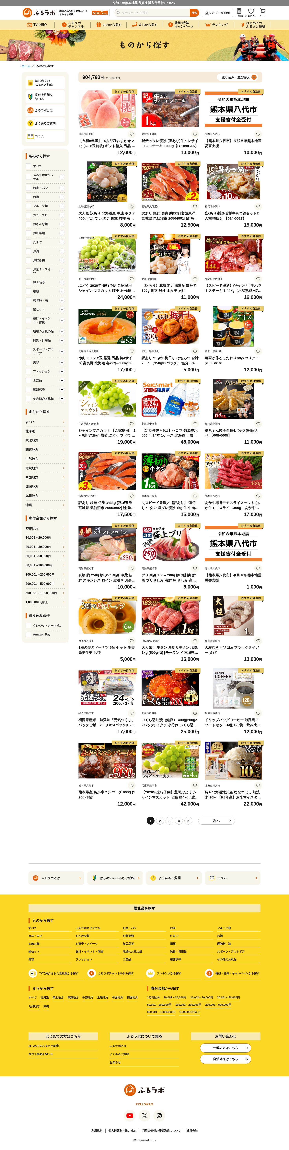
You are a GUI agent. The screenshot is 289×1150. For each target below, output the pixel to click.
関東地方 (32, 449)
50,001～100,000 (39, 565)
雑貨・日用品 (178, 951)
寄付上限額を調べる (41, 1054)
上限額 (239, 16)
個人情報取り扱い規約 (122, 1130)
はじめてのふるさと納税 (44, 1045)
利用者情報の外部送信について (161, 1130)
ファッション (84, 959)
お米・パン (130, 927)
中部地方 (32, 459)
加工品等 (128, 943)
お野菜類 (128, 935)
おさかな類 (82, 935)
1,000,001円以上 (189, 1012)
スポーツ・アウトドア (231, 951)
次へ (216, 821)
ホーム (26, 66)
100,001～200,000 (40, 574)
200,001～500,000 (40, 583)
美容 (31, 959)
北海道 (30, 431)
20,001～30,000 (38, 546)
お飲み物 (34, 943)
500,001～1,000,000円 (161, 1012)
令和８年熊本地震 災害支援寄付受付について (144, 3)
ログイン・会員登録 (219, 12)
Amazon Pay (41, 634)
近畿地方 (32, 468)
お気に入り (251, 16)
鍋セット (34, 951)
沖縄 (29, 505)
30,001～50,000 (38, 556)
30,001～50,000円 (228, 997)
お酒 (220, 935)
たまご (174, 935)
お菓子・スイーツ (87, 943)
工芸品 (127, 959)
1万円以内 (153, 997)
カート (262, 16)
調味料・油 (224, 943)
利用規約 (96, 1130)
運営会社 (192, 1130)
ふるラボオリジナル (88, 927)
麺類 (173, 943)
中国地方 (32, 477)
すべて (37, 166)
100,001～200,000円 (188, 1004)
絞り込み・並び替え (236, 77)
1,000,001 (37, 602)
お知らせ (115, 1062)
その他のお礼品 (227, 959)
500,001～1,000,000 (41, 593)
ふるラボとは (118, 1045)
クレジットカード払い (48, 625)
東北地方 (32, 440)
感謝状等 (175, 959)
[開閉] (62, 177)
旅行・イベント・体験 (89, 951)
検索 (194, 12)
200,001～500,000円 (218, 1004)
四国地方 (32, 486)
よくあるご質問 (119, 1054)
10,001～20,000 (38, 537)
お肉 (173, 927)
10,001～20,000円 (175, 997)
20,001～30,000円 (201, 997)
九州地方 (32, 495)
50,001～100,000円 (159, 1004)
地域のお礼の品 (132, 951)
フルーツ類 (224, 927)
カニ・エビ (35, 935)
